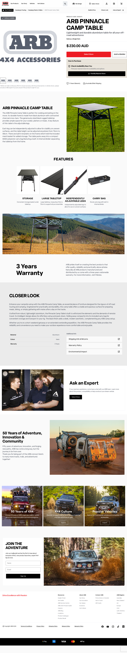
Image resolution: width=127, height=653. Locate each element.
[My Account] (106, 3)
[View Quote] (114, 3)
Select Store (88, 54)
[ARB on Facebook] (102, 626)
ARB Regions (120, 595)
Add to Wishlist (119, 54)
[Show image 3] (16, 81)
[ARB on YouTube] (108, 626)
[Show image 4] (23, 81)
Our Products (15, 3)
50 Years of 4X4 (22, 511)
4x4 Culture (40, 3)
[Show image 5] (30, 81)
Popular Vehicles (105, 511)
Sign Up (23, 576)
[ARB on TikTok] (118, 626)
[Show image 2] (10, 81)
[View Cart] (121, 3)
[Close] (34, 645)
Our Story (24, 3)
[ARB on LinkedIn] (123, 626)
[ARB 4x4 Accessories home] (5, 4)
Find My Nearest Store (98, 73)
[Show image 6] (36, 81)
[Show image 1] (3, 81)
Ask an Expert (117, 10)
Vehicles (32, 3)
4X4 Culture (63, 511)
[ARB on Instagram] (113, 626)
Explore (22, 523)
